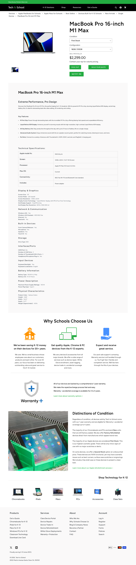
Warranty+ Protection (49, 534)
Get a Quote (15, 518)
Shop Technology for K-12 (113, 477)
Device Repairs (46, 522)
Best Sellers (70, 13)
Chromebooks (18, 499)
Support (102, 525)
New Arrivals (110, 13)
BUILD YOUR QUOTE (99, 67)
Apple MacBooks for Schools (29, 13)
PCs (78, 499)
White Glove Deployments (50, 531)
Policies (102, 531)
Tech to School (21, 557)
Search (101, 534)
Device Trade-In (46, 525)
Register (102, 522)
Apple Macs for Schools (53, 13)
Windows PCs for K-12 (18, 531)
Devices (12, 13)
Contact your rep (76, 62)
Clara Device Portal (48, 518)
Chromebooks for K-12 (18, 522)
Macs (58, 499)
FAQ (71, 534)
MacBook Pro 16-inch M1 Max (96, 27)
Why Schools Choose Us (79, 522)
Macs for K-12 (15, 528)
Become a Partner (76, 528)
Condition (73, 37)
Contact (72, 531)
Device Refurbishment (49, 528)
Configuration (74, 45)
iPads (38, 499)
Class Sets (117, 499)
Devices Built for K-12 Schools (90, 13)
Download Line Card (18, 537)
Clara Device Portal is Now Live (17, 2)
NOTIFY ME (76, 74)
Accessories (97, 499)
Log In (101, 518)
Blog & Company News (78, 525)
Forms (101, 528)
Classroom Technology (19, 534)
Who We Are (74, 518)
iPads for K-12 (15, 525)
